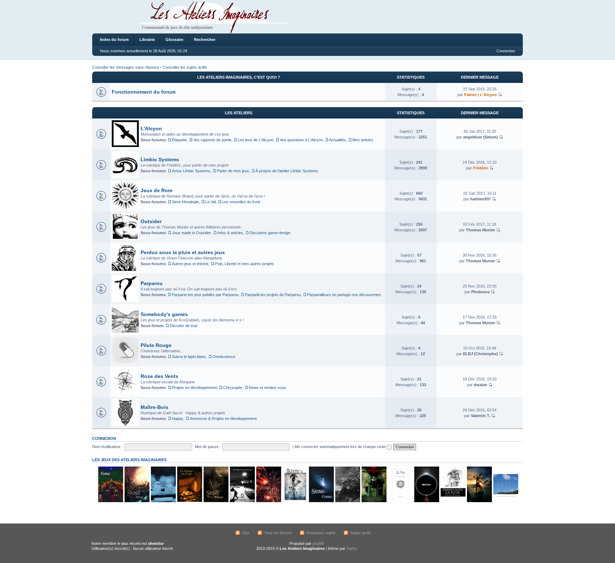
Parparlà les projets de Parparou (273, 295)
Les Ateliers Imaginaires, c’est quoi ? (238, 77)
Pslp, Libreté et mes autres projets (244, 264)
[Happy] (505, 501)
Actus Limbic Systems (191, 171)
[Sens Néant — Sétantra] (215, 501)
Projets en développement (194, 387)
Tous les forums (278, 533)
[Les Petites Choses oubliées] (163, 501)
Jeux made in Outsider (191, 233)
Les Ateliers (238, 113)
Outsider (151, 221)
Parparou (152, 283)
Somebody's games (164, 314)
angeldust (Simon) (480, 137)
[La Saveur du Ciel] (189, 501)
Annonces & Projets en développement (223, 418)
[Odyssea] (295, 501)
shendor (156, 543)
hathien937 (480, 199)
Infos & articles (230, 233)
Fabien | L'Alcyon (480, 95)
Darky (351, 548)
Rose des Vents (159, 376)
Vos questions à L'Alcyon (301, 140)
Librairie (147, 39)
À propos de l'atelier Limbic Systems (287, 171)
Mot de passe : (208, 446)
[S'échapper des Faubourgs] (242, 501)
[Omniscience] (426, 501)
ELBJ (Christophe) (480, 354)
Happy (177, 418)
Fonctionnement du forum (143, 92)
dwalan (480, 385)
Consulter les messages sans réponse (125, 67)
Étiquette (179, 140)
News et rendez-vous (267, 387)
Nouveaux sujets (321, 533)
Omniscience (223, 356)
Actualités (337, 140)
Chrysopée (232, 387)
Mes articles (362, 140)
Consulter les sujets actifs (185, 67)
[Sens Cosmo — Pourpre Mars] (321, 501)
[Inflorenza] (374, 501)
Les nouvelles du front (241, 202)
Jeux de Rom (156, 190)
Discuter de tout (183, 325)
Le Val (210, 202)
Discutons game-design (269, 233)
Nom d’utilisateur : (107, 446)
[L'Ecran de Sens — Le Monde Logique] (347, 501)
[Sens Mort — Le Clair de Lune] (136, 501)
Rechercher (204, 39)
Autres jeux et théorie (190, 264)
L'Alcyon (151, 128)
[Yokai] (110, 501)
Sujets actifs (360, 533)
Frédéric (480, 168)
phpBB (318, 543)
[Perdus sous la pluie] (453, 501)
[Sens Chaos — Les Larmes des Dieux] (268, 501)
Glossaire (174, 39)
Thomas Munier (480, 230)
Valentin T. (480, 416)
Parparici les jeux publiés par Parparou (205, 295)
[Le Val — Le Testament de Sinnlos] (400, 501)
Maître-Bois (154, 407)
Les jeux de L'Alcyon (255, 140)
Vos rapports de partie (212, 140)
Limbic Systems (160, 159)
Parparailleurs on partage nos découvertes (344, 295)
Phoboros (480, 292)
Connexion (505, 51)
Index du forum (114, 39)
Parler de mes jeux (233, 171)
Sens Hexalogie (185, 202)
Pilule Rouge (156, 345)
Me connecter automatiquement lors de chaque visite (341, 446)
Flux (245, 533)
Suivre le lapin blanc (189, 356)
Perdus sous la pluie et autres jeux (183, 252)
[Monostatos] (479, 501)
